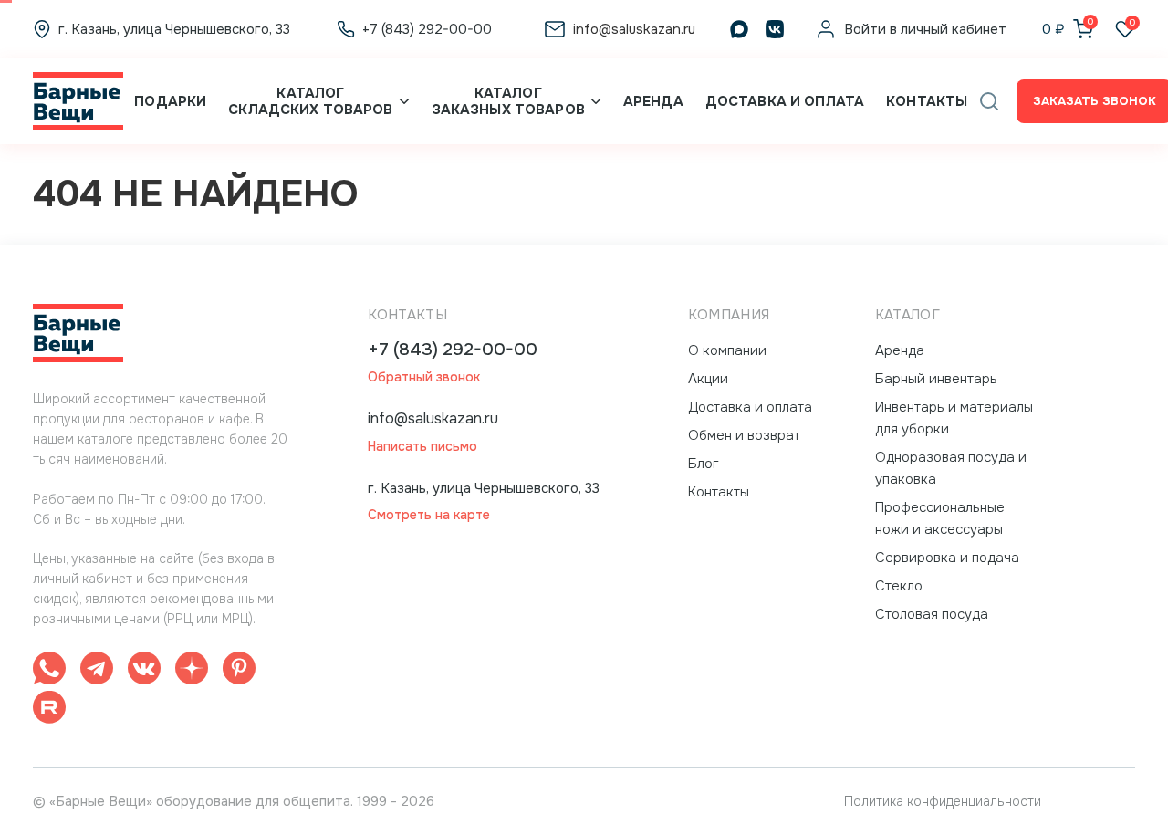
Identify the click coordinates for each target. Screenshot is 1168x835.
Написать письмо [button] (422, 446)
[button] (989, 101)
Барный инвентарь (936, 379)
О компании (727, 350)
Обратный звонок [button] (424, 377)
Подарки (170, 101)
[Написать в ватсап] (49, 671)
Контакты (926, 101)
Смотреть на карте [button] (429, 515)
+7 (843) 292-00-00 (452, 349)
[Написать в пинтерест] (239, 671)
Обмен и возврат (744, 435)
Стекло (899, 586)
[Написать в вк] (144, 671)
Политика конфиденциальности (942, 801)
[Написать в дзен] (191, 671)
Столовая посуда (931, 614)
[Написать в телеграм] (96, 671)
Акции (708, 379)
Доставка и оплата (784, 101)
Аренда (653, 101)
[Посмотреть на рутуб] (49, 710)
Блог (703, 463)
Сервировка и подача (947, 557)
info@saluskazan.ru (433, 418)
